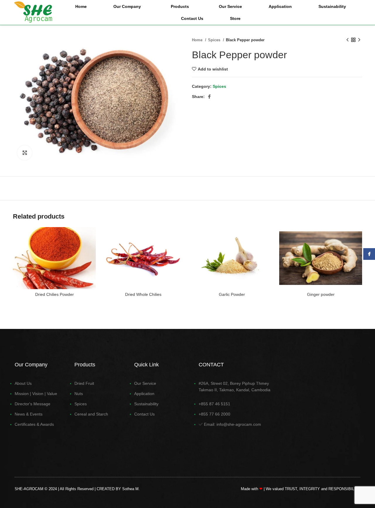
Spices (214, 40)
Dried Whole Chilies (143, 294)
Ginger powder (321, 294)
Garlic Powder (232, 294)
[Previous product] (347, 40)
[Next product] (359, 40)
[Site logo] (33, 12)
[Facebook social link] (209, 96)
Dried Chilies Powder (54, 294)
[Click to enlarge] (24, 152)
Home (198, 40)
